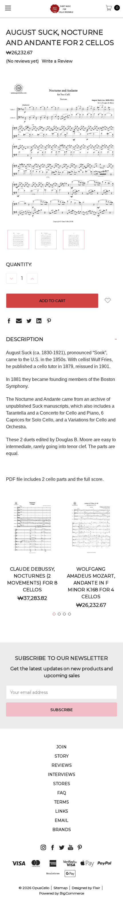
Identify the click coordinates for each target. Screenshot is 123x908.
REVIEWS (61, 765)
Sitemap (60, 888)
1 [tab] (54, 614)
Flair (96, 888)
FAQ (61, 792)
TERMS (61, 802)
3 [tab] (64, 614)
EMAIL (61, 820)
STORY (62, 756)
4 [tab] (69, 614)
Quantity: (19, 264)
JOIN (61, 747)
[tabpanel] (32, 553)
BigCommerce (72, 893)
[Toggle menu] (8, 8)
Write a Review (57, 61)
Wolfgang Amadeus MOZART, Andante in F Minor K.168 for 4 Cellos (91, 582)
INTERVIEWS (61, 774)
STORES (61, 783)
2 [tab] (59, 614)
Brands (61, 829)
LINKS (61, 811)
